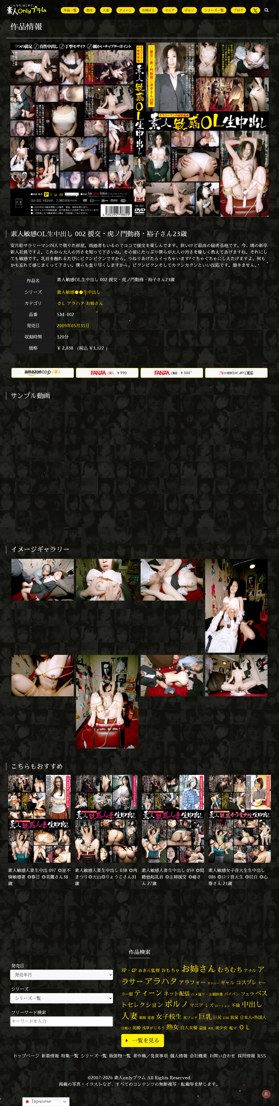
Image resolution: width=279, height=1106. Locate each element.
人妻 (106, 10)
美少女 (221, 1028)
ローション (222, 1006)
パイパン (231, 994)
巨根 (226, 1018)
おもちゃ (170, 970)
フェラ (247, 994)
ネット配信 (177, 993)
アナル (250, 970)
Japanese (41, 1101)
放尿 (234, 1017)
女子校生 (169, 1016)
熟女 (89, 10)
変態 (150, 1017)
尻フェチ (190, 1017)
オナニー (213, 983)
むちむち (229, 969)
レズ (209, 1005)
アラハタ (75, 303)
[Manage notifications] (266, 1094)
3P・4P (129, 970)
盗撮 (203, 1028)
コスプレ (246, 982)
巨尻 (217, 1017)
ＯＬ (61, 303)
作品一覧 (70, 10)
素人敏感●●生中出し (79, 292)
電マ (233, 1028)
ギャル (228, 982)
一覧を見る (145, 1040)
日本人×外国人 (253, 1017)
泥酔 (136, 1028)
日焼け (126, 1028)
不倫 (235, 1005)
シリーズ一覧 (214, 10)
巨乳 (205, 1016)
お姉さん (148, 10)
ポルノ (189, 10)
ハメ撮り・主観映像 (207, 994)
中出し (252, 1004)
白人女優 (189, 1028)
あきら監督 (149, 970)
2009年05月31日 (73, 326)
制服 (142, 1017)
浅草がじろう (153, 1027)
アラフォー (192, 982)
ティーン (125, 10)
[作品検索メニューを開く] (267, 10)
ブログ (238, 10)
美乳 (211, 1028)
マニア (170, 10)
